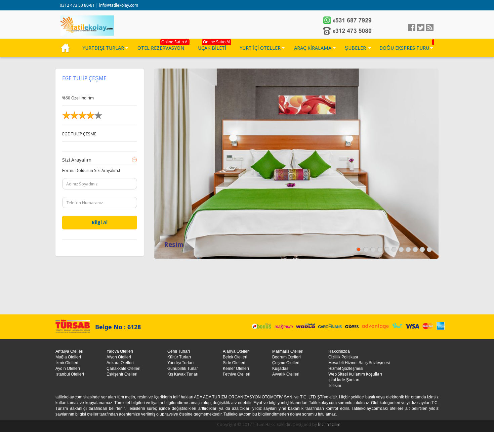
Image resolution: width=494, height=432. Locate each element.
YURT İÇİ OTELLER (260, 48)
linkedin (430, 27)
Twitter (420, 27)
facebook (411, 27)
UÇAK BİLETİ (212, 48)
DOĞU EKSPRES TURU (404, 48)
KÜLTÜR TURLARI (65, 48)
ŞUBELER (355, 48)
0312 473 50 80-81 (78, 5)
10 (422, 249)
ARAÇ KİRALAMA (312, 48)
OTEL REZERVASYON (160, 48)
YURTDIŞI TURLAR (103, 48)
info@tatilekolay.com (118, 5)
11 (429, 249)
